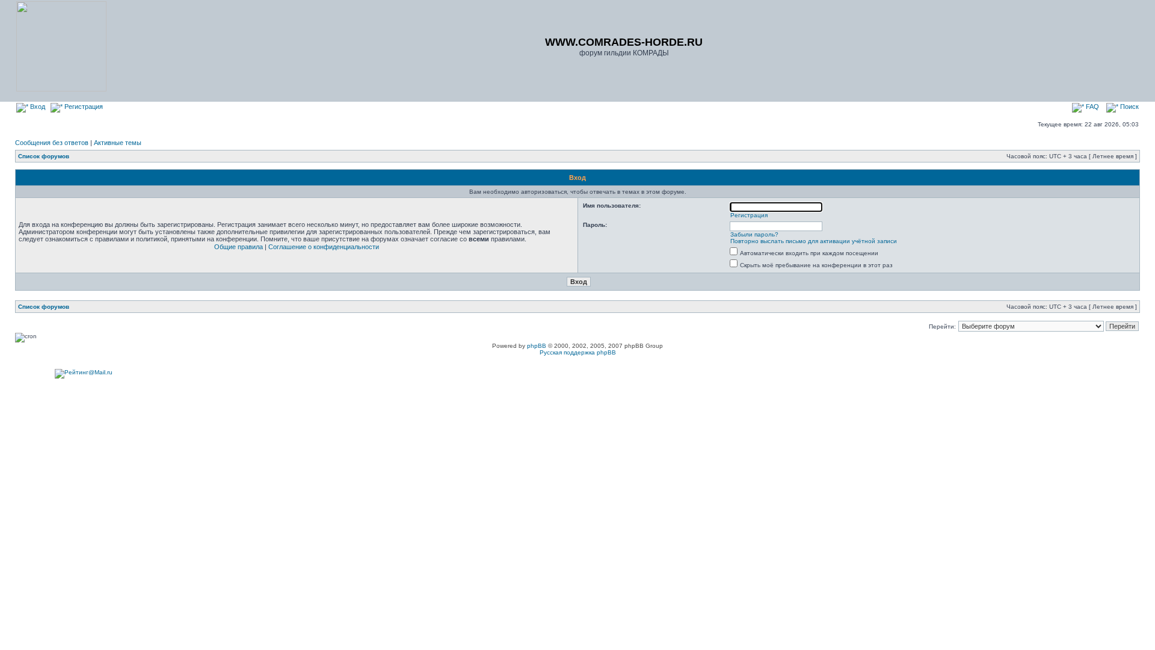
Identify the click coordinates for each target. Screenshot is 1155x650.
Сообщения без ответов (51, 142)
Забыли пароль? (754, 234)
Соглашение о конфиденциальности (323, 246)
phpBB (536, 345)
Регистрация (83, 106)
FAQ (1091, 106)
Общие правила (238, 246)
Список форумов (43, 156)
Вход (36, 106)
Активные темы (117, 142)
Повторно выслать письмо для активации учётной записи (813, 241)
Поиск (1128, 106)
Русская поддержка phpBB (578, 352)
